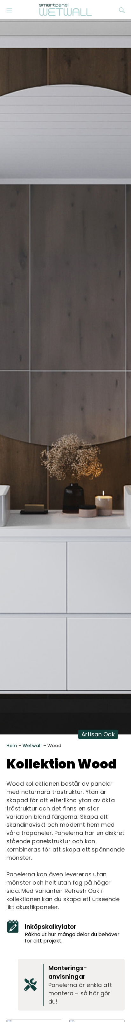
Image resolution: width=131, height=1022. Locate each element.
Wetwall (32, 745)
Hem (11, 745)
